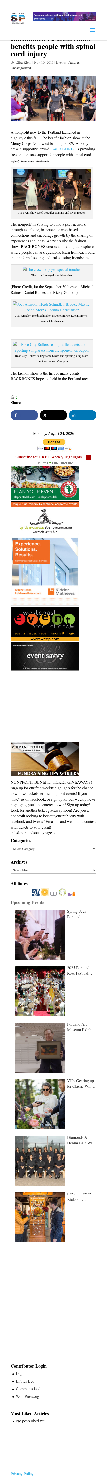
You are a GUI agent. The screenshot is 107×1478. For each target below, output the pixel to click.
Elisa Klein (23, 62)
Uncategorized (21, 67)
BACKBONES (63, 148)
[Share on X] (53, 415)
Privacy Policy (22, 1473)
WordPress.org (27, 1396)
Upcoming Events (27, 902)
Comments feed (28, 1388)
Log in (21, 1373)
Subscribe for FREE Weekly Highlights (48, 457)
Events (61, 62)
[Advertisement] (48, 706)
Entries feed (25, 1381)
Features (73, 62)
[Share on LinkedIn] (82, 415)
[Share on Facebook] (24, 415)
